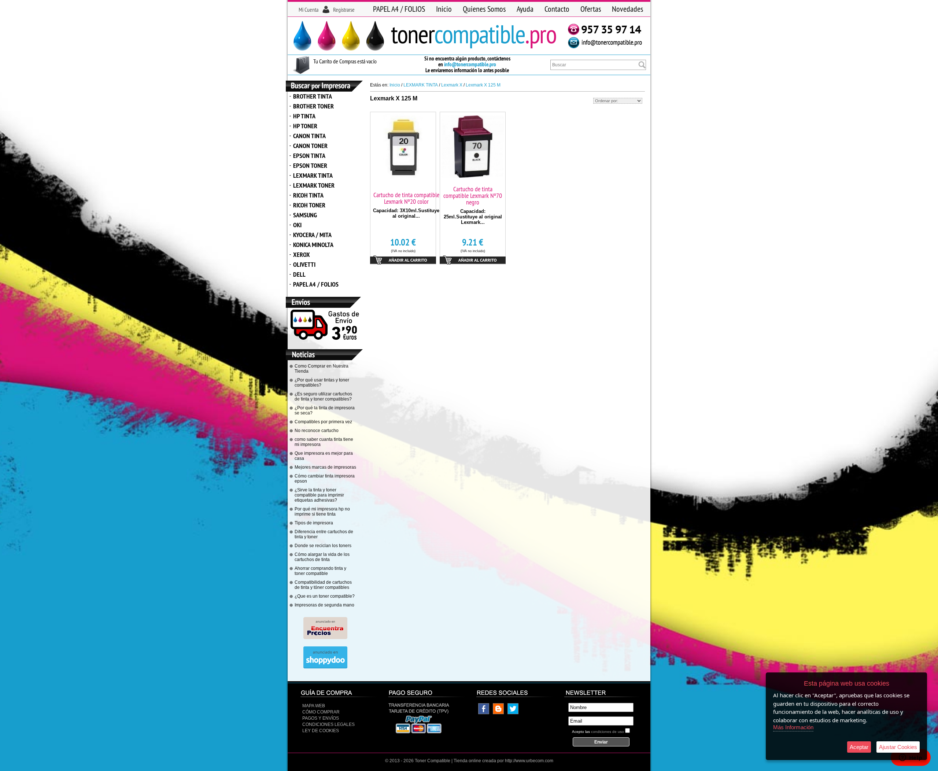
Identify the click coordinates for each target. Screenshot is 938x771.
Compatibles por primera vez (323, 421)
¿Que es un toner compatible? (325, 596)
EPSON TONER (310, 165)
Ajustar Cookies (898, 747)
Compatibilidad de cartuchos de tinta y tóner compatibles (323, 585)
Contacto (556, 9)
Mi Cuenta (308, 9)
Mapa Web (313, 705)
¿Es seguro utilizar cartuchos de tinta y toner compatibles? (323, 396)
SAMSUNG (305, 215)
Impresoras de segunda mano (324, 605)
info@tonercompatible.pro (470, 64)
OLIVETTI (304, 264)
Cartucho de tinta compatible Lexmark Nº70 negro (472, 195)
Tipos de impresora (314, 522)
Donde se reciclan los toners (323, 545)
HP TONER (305, 126)
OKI (297, 225)
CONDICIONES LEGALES (328, 724)
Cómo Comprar (321, 712)
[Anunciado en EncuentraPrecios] (325, 637)
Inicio (444, 9)
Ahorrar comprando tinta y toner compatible (320, 571)
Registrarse (344, 9)
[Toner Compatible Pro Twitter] (512, 712)
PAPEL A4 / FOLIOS (399, 9)
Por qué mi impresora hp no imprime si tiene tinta (322, 511)
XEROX (301, 254)
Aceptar (859, 747)
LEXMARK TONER (314, 185)
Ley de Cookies (320, 730)
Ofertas (590, 9)
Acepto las (598, 732)
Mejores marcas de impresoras (325, 467)
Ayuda (525, 9)
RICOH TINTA (308, 195)
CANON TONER (310, 145)
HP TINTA (304, 116)
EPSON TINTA (309, 155)
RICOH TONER (309, 205)
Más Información (793, 727)
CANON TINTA (309, 136)
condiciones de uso (607, 732)
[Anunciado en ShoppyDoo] (325, 666)
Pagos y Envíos (320, 718)
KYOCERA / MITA (312, 234)
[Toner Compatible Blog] (498, 712)
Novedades (627, 9)
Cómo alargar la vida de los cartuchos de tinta (322, 557)
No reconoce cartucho (317, 430)
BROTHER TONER (313, 106)
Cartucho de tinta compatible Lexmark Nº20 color (406, 198)
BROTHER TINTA (312, 96)
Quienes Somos (484, 9)
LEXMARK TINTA (313, 175)
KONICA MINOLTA (313, 244)
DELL (299, 274)
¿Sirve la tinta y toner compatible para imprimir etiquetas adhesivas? (319, 495)
